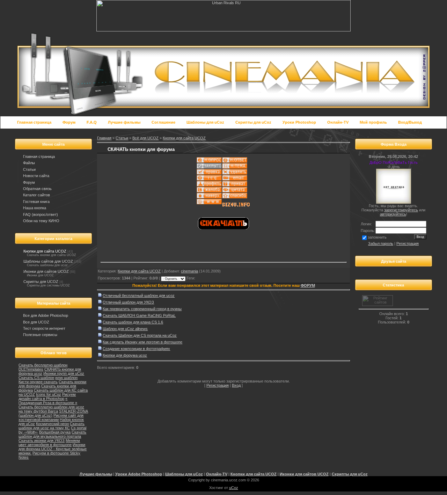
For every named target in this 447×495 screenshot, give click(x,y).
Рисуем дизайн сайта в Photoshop (47, 396)
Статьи (29, 169)
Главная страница (39, 156)
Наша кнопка (34, 208)
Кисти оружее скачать (38, 382)
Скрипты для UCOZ (40, 281)
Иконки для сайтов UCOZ (46, 271)
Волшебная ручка (55, 432)
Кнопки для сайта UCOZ (44, 251)
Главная (104, 138)
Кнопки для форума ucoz (125, 355)
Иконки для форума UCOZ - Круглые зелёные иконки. (53, 449)
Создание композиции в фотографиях (136, 349)
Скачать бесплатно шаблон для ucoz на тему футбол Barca (51, 409)
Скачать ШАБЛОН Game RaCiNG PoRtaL (139, 315)
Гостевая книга (36, 201)
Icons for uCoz (48, 394)
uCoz (233, 488)
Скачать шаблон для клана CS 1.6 (133, 322)
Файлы (29, 163)
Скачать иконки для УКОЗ (42, 440)
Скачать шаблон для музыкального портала (52, 434)
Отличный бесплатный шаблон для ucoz (139, 295)
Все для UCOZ (36, 322)
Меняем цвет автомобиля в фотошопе (49, 442)
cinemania (189, 271)
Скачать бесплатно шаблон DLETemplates (43, 367)
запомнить (377, 237)
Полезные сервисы (40, 335)
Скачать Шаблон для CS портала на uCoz (140, 335)
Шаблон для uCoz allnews (125, 329)
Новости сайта (36, 176)
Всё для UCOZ (145, 138)
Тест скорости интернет (44, 328)
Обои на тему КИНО (41, 221)
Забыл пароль (380, 243)
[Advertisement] (182, 249)
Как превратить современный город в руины (142, 309)
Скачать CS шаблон (36, 378)
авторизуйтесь (393, 214)
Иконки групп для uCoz (63, 373)
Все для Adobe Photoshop (45, 315)
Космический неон (52, 424)
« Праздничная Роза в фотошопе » (48, 400)
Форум (29, 182)
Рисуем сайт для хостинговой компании (51, 417)
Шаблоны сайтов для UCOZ (48, 261)
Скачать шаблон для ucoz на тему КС (52, 426)
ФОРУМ (308, 285)
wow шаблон (66, 378)
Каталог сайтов (36, 195)
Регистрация (217, 385)
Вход (236, 385)
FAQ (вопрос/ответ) (40, 214)
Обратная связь (37, 189)
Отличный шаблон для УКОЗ (128, 302)
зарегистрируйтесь (401, 210)
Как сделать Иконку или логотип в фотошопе (142, 342)
